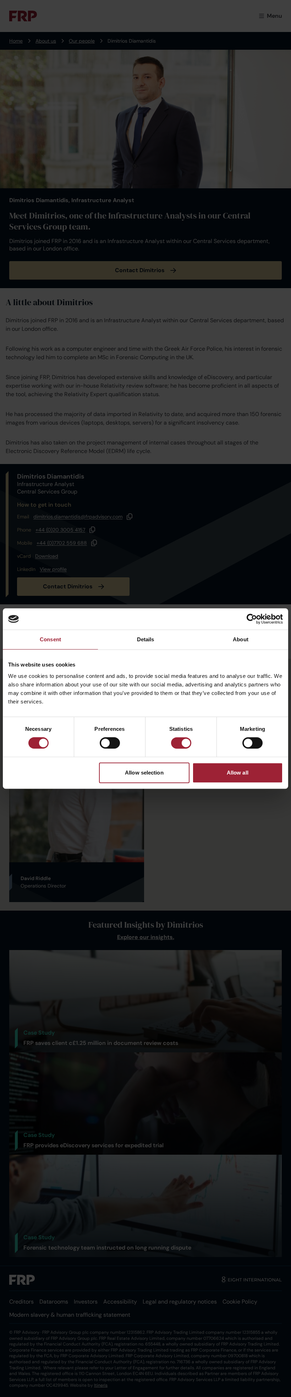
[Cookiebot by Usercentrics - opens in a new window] (252, 619)
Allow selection (144, 773)
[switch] (110, 743)
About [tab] (240, 639)
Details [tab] (145, 639)
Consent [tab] (50, 639)
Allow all (237, 773)
